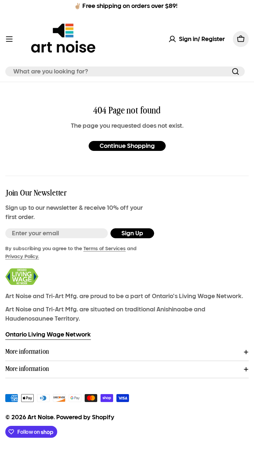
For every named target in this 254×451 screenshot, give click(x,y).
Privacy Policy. (22, 256)
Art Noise (40, 417)
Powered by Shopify (85, 417)
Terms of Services (104, 248)
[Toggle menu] (9, 39)
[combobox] (125, 71)
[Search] (235, 71)
